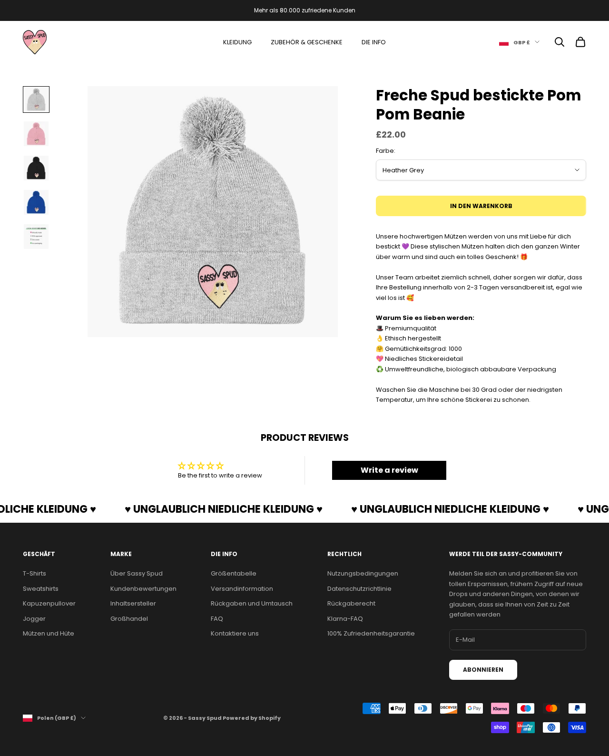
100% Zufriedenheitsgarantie (371, 633)
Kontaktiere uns (235, 633)
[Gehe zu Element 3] (36, 168)
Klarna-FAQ (345, 618)
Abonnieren (483, 670)
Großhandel (129, 618)
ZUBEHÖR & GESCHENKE (307, 42)
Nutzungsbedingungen (362, 573)
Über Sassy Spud (136, 573)
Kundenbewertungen (143, 588)
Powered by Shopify (252, 718)
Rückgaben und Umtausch (252, 603)
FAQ (217, 618)
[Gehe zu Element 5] (36, 236)
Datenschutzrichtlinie (359, 588)
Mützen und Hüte (48, 633)
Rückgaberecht (351, 603)
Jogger (34, 618)
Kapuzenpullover (49, 603)
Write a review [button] (389, 470)
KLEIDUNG (237, 42)
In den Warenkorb (481, 206)
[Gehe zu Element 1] (36, 99)
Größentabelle (233, 573)
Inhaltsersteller (133, 603)
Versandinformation (242, 588)
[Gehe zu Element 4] (36, 202)
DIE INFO (374, 42)
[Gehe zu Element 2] (36, 133)
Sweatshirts (41, 588)
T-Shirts (34, 573)
